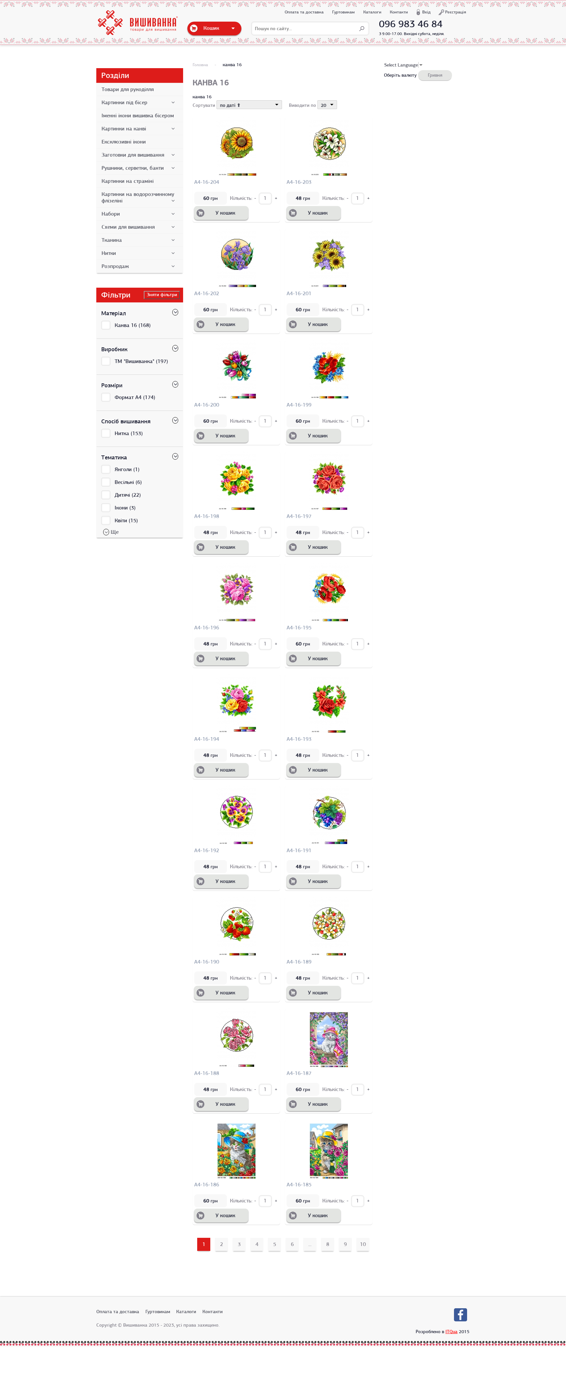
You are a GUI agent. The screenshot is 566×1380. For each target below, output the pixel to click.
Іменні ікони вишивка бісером (138, 115)
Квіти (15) (126, 521)
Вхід (426, 12)
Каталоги (372, 12)
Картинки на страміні (128, 181)
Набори (111, 214)
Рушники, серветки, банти (133, 168)
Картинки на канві (124, 128)
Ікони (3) (125, 508)
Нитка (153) (129, 433)
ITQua (451, 1331)
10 (363, 1244)
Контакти (399, 12)
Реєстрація (455, 12)
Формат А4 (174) (135, 397)
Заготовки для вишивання (133, 155)
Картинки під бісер (124, 102)
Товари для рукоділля (128, 89)
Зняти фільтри (162, 294)
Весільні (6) (128, 482)
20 (323, 105)
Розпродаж (115, 266)
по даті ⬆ (230, 105)
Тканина (112, 240)
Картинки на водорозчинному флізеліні (138, 197)
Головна (200, 64)
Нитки (109, 253)
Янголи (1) (127, 469)
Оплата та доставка (304, 12)
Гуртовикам (343, 12)
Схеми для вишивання (128, 227)
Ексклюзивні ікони (124, 142)
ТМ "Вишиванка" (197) (141, 361)
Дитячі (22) (128, 495)
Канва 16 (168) (133, 325)
